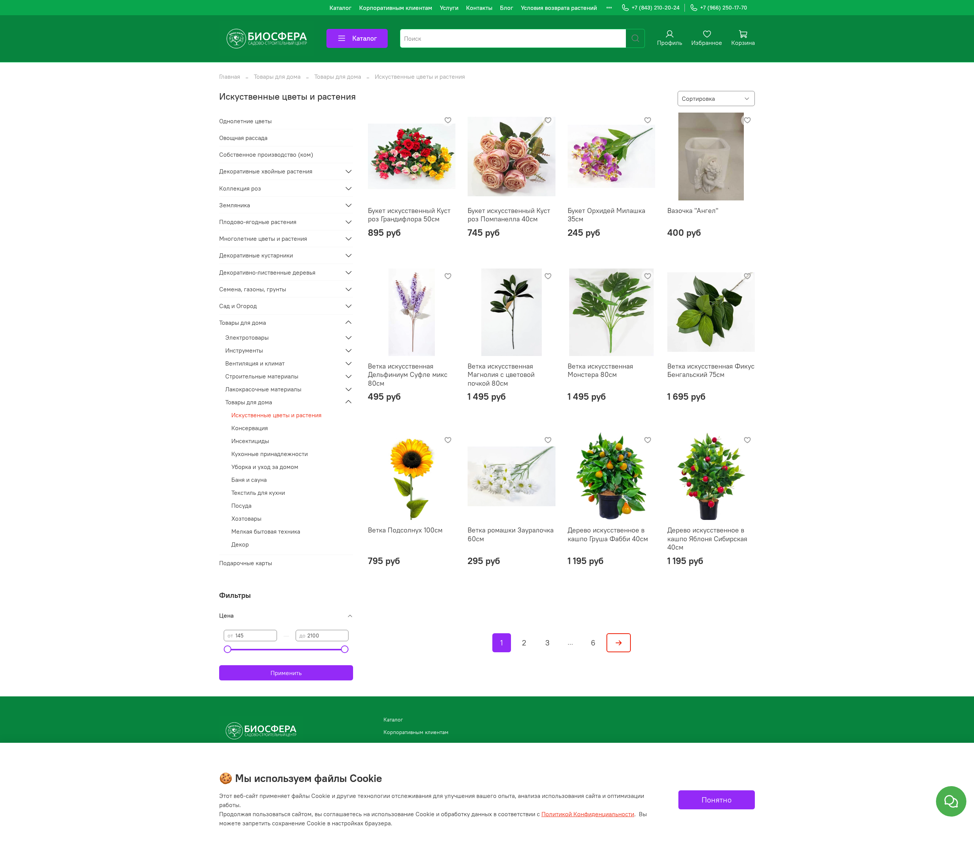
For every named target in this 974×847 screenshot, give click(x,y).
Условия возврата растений (559, 7)
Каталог (340, 7)
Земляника (234, 205)
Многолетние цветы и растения (263, 238)
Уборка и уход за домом (264, 466)
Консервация (249, 428)
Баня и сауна (249, 479)
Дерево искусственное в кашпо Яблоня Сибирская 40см (707, 538)
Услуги (449, 7)
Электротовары (247, 337)
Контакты (479, 7)
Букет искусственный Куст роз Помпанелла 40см (509, 215)
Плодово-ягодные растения (257, 222)
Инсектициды (250, 441)
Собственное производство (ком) (266, 154)
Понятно (717, 799)
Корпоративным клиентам (395, 7)
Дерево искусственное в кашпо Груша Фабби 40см (608, 534)
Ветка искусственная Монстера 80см (600, 370)
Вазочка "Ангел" (692, 210)
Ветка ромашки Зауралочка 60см (511, 534)
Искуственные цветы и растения (276, 415)
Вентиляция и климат (255, 363)
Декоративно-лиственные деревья (267, 272)
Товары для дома (277, 76)
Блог (506, 7)
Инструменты (244, 350)
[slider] (227, 649)
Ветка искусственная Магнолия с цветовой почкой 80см (501, 375)
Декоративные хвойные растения (265, 171)
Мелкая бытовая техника (265, 531)
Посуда (241, 505)
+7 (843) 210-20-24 (656, 7)
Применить (286, 673)
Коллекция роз (240, 188)
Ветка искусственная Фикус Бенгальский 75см (710, 370)
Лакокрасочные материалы (263, 389)
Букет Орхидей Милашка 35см (606, 215)
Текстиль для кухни (258, 492)
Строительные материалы (261, 376)
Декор (240, 544)
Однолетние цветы (245, 121)
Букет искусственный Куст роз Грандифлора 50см (409, 215)
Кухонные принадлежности (269, 454)
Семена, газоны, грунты (252, 289)
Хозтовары (246, 518)
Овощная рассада (243, 137)
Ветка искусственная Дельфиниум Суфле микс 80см (407, 375)
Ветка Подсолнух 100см (405, 530)
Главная (229, 76)
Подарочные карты (245, 563)
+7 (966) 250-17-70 (723, 7)
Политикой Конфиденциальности (587, 814)
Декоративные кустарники (256, 255)
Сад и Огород (238, 306)
